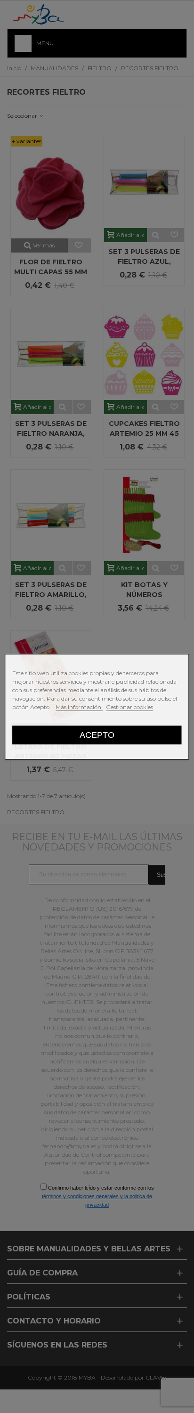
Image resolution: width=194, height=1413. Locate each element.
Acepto (97, 735)
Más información (79, 707)
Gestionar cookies (129, 707)
